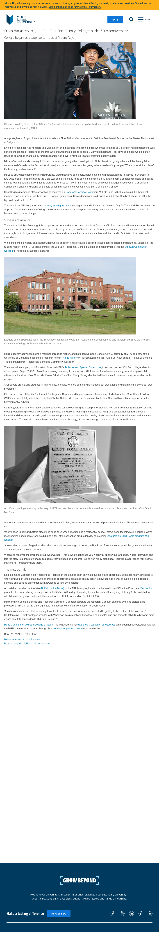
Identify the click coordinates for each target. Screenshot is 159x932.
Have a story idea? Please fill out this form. (27, 643)
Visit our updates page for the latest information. (75, 7)
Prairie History (70, 357)
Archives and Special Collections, (83, 367)
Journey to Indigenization (57, 205)
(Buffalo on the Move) (52, 588)
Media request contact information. (23, 639)
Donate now (58, 913)
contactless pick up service (68, 628)
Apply (115, 19)
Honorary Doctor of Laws (79, 192)
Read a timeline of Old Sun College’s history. (28, 624)
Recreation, (146, 588)
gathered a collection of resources (96, 624)
